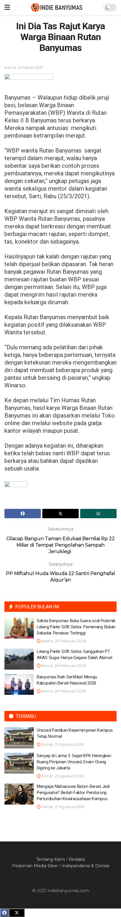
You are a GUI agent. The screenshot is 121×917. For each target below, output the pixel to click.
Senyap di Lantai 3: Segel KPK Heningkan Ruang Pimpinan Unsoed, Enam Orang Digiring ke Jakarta (74, 762)
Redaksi (77, 859)
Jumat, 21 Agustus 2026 (62, 744)
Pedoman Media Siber (35, 865)
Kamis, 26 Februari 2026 (63, 641)
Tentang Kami (50, 859)
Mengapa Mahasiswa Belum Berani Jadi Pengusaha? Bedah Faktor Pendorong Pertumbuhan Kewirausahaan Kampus (73, 792)
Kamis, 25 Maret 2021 (23, 67)
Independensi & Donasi (85, 865)
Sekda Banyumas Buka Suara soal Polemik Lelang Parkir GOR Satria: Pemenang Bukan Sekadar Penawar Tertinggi (76, 627)
